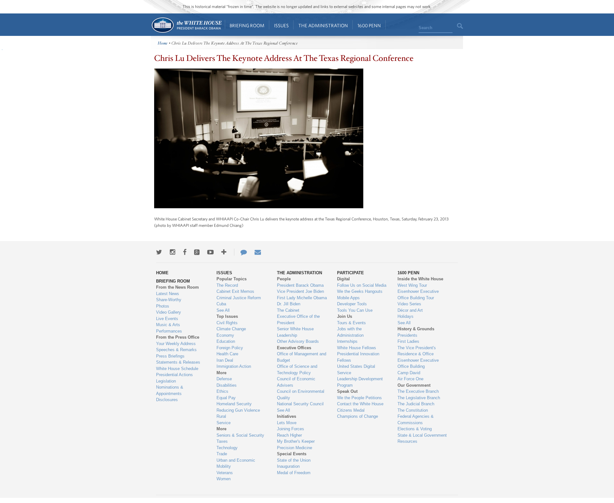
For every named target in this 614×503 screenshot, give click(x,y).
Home (186, 25)
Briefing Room (247, 25)
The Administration (323, 25)
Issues (281, 25)
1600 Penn (369, 25)
